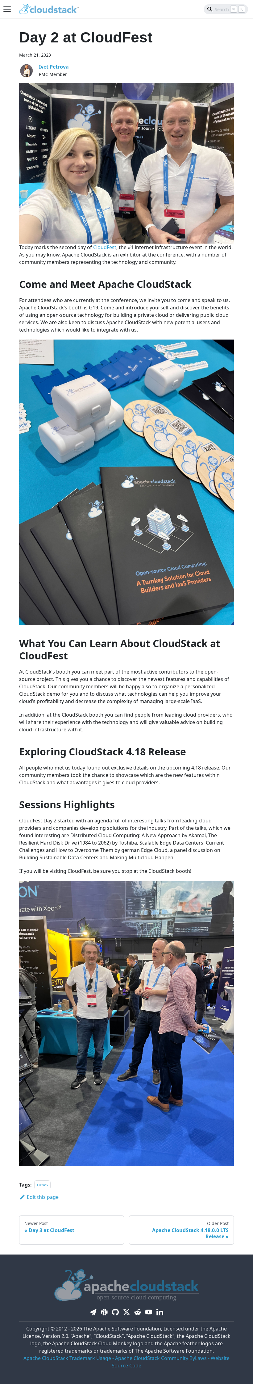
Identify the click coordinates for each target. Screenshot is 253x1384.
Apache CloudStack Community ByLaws (161, 1358)
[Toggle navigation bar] (7, 9)
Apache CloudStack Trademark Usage (67, 1358)
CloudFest (104, 247)
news (42, 1185)
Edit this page (43, 1197)
